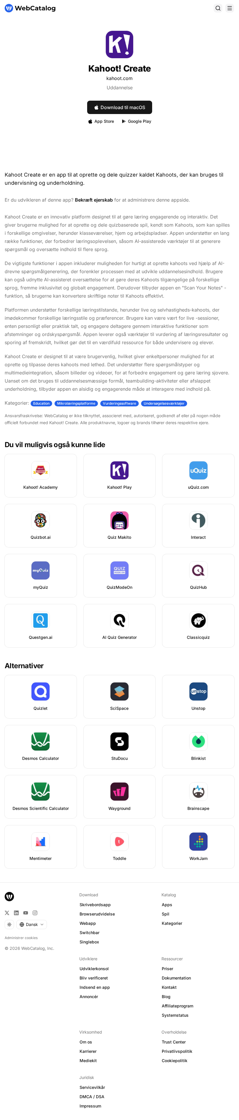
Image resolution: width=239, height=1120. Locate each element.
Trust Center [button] (174, 1041)
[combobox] (31, 924)
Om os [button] (86, 1041)
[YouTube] (25, 913)
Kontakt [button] (169, 987)
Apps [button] (167, 904)
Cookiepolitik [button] (174, 1060)
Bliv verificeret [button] (94, 977)
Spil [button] (165, 913)
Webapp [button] (88, 923)
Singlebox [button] (89, 941)
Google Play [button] (139, 121)
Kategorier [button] (172, 923)
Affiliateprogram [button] (177, 1005)
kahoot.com (119, 78)
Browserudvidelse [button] (97, 913)
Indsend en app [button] (95, 987)
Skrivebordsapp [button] (95, 904)
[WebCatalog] (9, 896)
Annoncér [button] (89, 996)
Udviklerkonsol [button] (94, 968)
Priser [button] (167, 968)
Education (41, 403)
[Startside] (30, 8)
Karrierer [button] (88, 1051)
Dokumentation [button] (176, 977)
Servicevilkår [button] (92, 1087)
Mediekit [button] (88, 1060)
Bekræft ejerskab (94, 200)
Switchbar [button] (89, 932)
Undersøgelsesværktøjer (164, 403)
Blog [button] (166, 996)
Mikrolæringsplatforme (76, 403)
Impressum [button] (90, 1105)
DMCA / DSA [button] (92, 1096)
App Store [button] (104, 121)
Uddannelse (120, 87)
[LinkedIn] (16, 913)
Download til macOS (123, 107)
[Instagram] (35, 913)
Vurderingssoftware (119, 403)
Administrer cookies (21, 938)
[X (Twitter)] (7, 913)
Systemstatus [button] (175, 1015)
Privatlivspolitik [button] (177, 1051)
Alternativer (24, 666)
